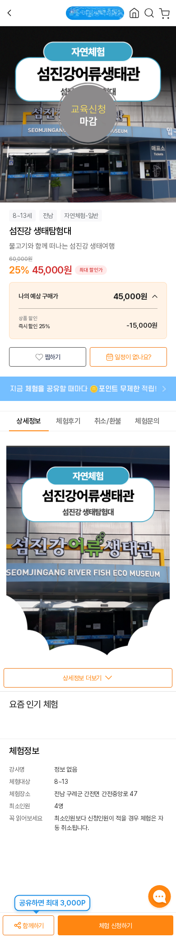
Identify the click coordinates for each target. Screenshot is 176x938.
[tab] (29, 421)
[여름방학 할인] (95, 13)
